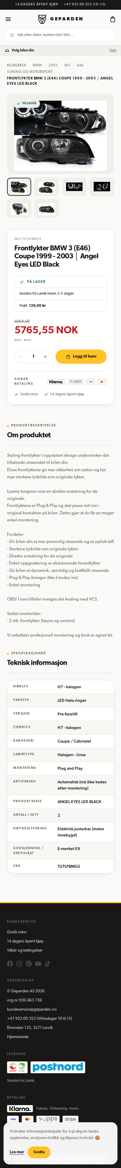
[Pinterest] (29, 964)
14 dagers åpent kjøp (25, 941)
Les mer (17, 1152)
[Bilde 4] (102, 187)
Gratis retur (17, 932)
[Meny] (8, 19)
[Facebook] (10, 964)
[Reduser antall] (21, 356)
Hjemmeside (17, 1037)
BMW (37, 65)
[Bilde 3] (74, 187)
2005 (53, 65)
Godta (39, 1152)
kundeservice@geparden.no (32, 1009)
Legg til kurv (85, 356)
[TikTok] (48, 964)
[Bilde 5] (19, 208)
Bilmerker (16, 65)
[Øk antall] (45, 356)
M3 (67, 65)
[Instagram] (19, 964)
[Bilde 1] (19, 187)
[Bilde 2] (47, 187)
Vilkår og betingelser (25, 950)
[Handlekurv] (112, 19)
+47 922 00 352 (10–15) (85, 4)
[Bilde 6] (47, 208)
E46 (80, 65)
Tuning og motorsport (30, 72)
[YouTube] (38, 964)
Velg (113, 50)
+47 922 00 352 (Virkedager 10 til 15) (39, 1019)
